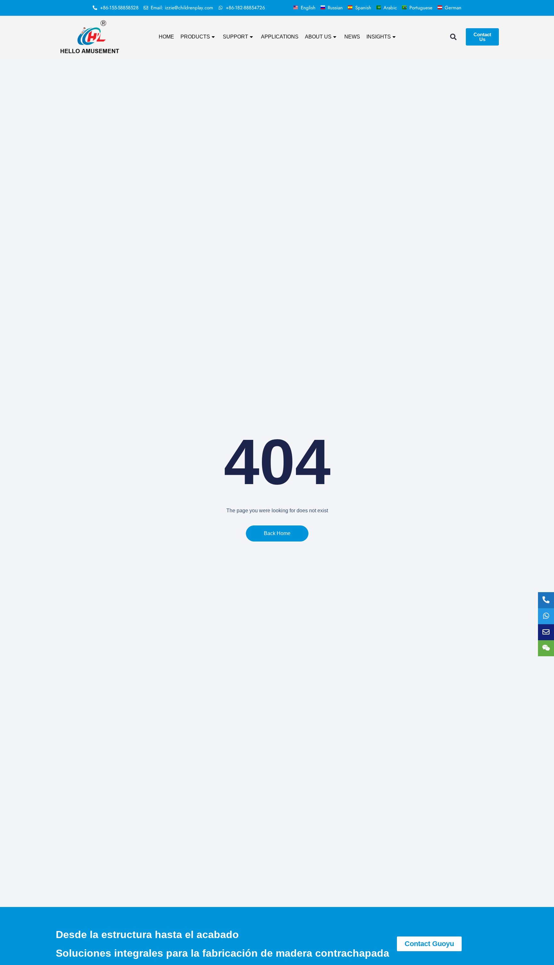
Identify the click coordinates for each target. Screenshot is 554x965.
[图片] (546, 648)
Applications (279, 36)
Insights (378, 36)
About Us (318, 36)
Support (235, 36)
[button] (453, 37)
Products (195, 36)
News (352, 36)
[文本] (546, 600)
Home (166, 36)
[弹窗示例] (546, 616)
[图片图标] (546, 632)
